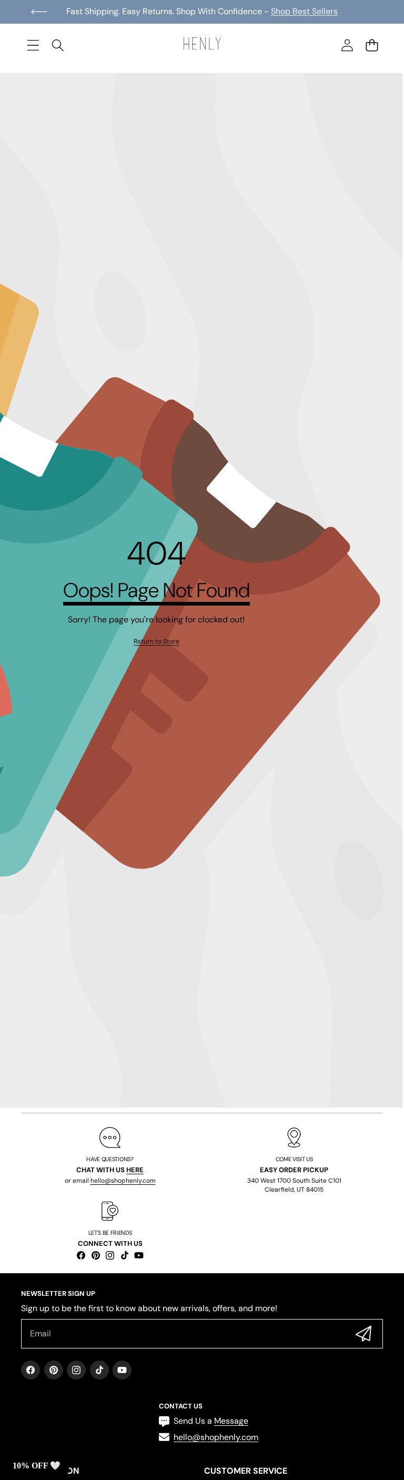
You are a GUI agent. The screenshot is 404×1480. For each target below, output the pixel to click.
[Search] (57, 45)
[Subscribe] (363, 1333)
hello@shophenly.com (123, 1180)
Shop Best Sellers (304, 11)
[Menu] (33, 45)
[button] (39, 11)
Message (231, 1420)
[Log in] (347, 45)
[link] (156, 641)
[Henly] (202, 45)
